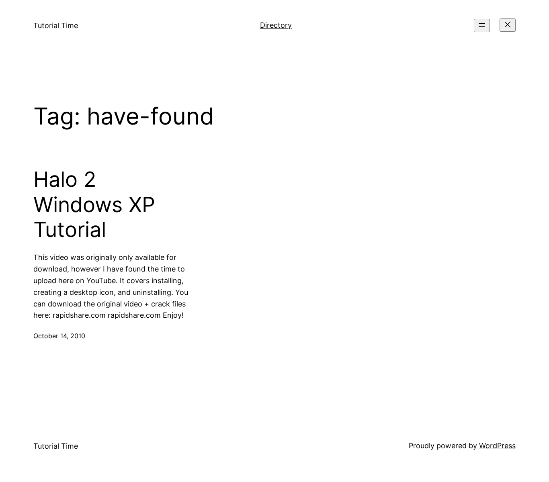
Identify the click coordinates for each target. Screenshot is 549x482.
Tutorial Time (55, 25)
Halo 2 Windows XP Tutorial (94, 204)
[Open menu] (482, 25)
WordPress (497, 445)
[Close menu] (508, 25)
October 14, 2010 (59, 336)
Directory (276, 25)
